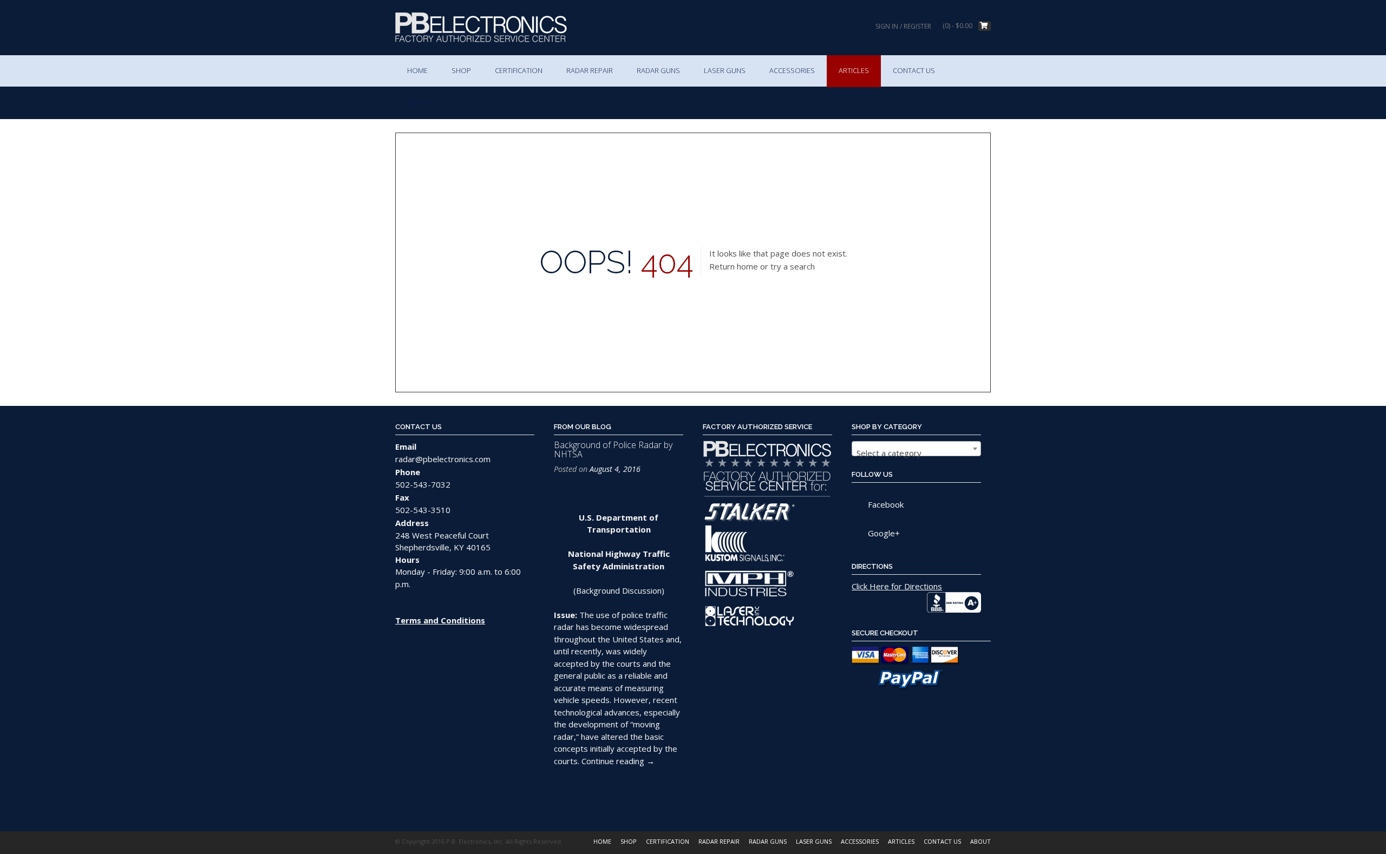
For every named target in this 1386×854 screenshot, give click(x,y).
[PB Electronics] (481, 27)
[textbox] (916, 453)
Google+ (884, 533)
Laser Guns (725, 70)
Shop (461, 70)
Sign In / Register (903, 26)
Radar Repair (589, 70)
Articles (854, 70)
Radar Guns (658, 70)
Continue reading (618, 761)
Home (417, 70)
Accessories (792, 70)
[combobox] (916, 448)
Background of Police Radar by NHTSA (613, 449)
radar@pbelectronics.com (443, 459)
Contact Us (914, 70)
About (418, 102)
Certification (518, 70)
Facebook (886, 504)
